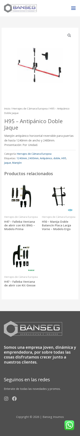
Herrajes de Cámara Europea (30, 108)
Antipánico (46, 158)
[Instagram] (6, 398)
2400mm (33, 158)
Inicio (7, 108)
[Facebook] (14, 398)
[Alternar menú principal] (73, 8)
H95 (63, 158)
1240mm (22, 158)
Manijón (17, 162)
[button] (69, 35)
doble (56, 158)
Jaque (7, 162)
